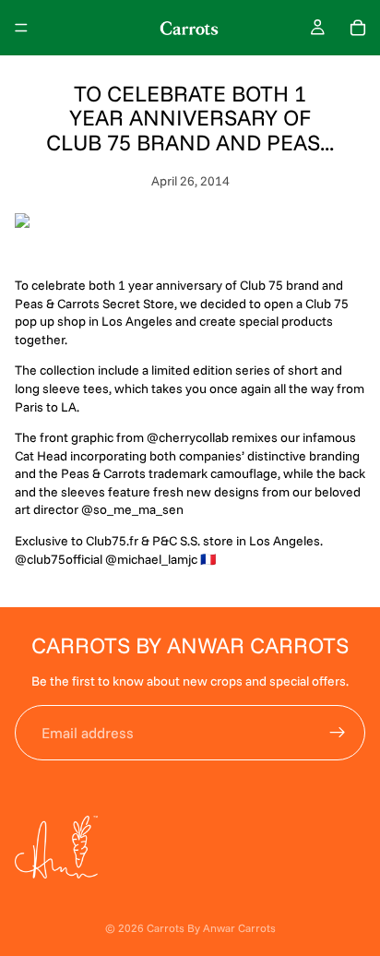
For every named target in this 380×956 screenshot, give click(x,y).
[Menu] (21, 27)
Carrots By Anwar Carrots (211, 928)
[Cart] (358, 27)
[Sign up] (337, 732)
